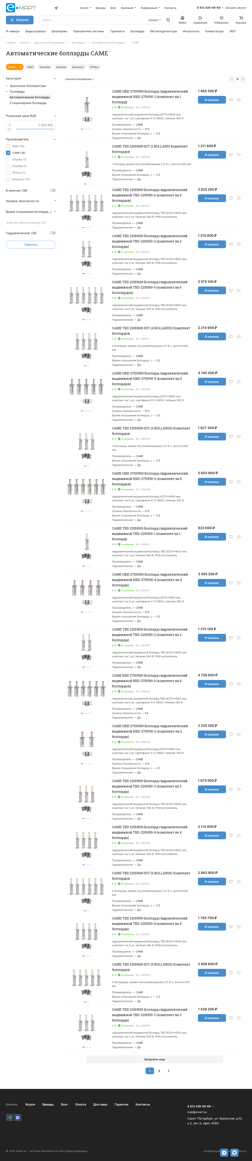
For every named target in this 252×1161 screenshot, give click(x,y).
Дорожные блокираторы (28, 86)
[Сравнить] (238, 100)
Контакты (143, 1104)
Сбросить (31, 244)
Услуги (30, 1104)
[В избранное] (230, 100)
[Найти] (168, 20)
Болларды (17, 91)
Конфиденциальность (217, 1151)
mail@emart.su (197, 1112)
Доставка (100, 1104)
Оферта (241, 1151)
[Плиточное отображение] (232, 79)
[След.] (168, 1071)
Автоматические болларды (30, 97)
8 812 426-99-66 (208, 7)
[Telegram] (9, 1117)
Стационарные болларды (28, 103)
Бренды (48, 1104)
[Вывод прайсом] (243, 79)
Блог (64, 1104)
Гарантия (121, 1104)
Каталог (12, 1104)
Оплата (80, 1104)
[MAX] (17, 1117)
